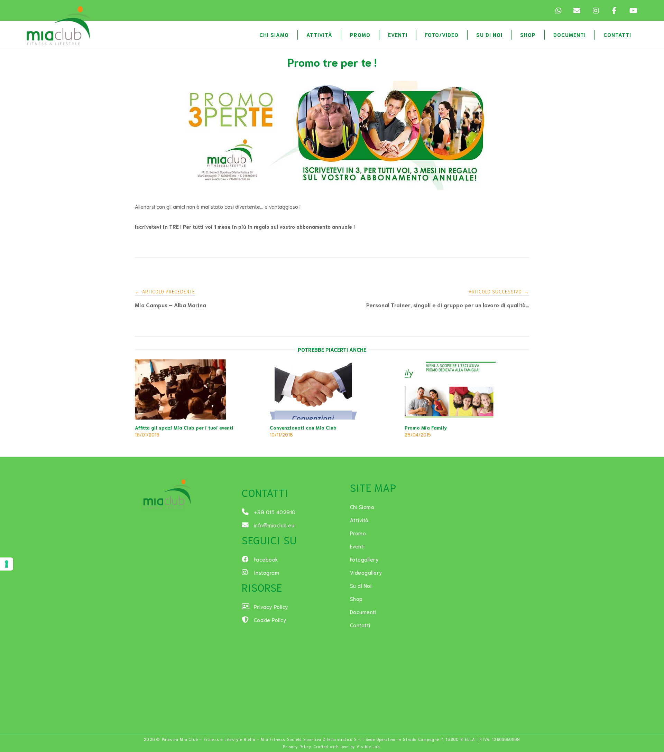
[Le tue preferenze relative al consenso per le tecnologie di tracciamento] (6, 564)
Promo (360, 34)
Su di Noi (489, 34)
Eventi (397, 34)
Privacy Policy (297, 746)
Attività (319, 34)
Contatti (617, 34)
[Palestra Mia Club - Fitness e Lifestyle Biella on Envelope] (577, 10)
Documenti (569, 34)
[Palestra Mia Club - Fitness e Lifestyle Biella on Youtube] (633, 10)
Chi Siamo (274, 34)
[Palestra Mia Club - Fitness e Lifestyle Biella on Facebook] (614, 10)
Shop (528, 34)
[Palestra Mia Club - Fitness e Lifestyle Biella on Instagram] (595, 10)
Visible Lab (368, 746)
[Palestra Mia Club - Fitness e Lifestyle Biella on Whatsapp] (558, 10)
